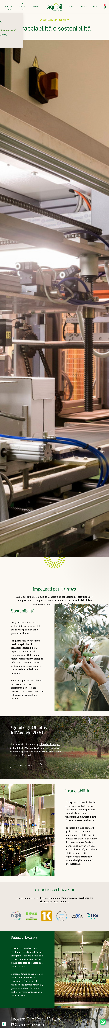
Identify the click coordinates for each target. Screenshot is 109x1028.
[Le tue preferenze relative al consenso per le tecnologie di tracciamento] (4, 1024)
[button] (26, 765)
